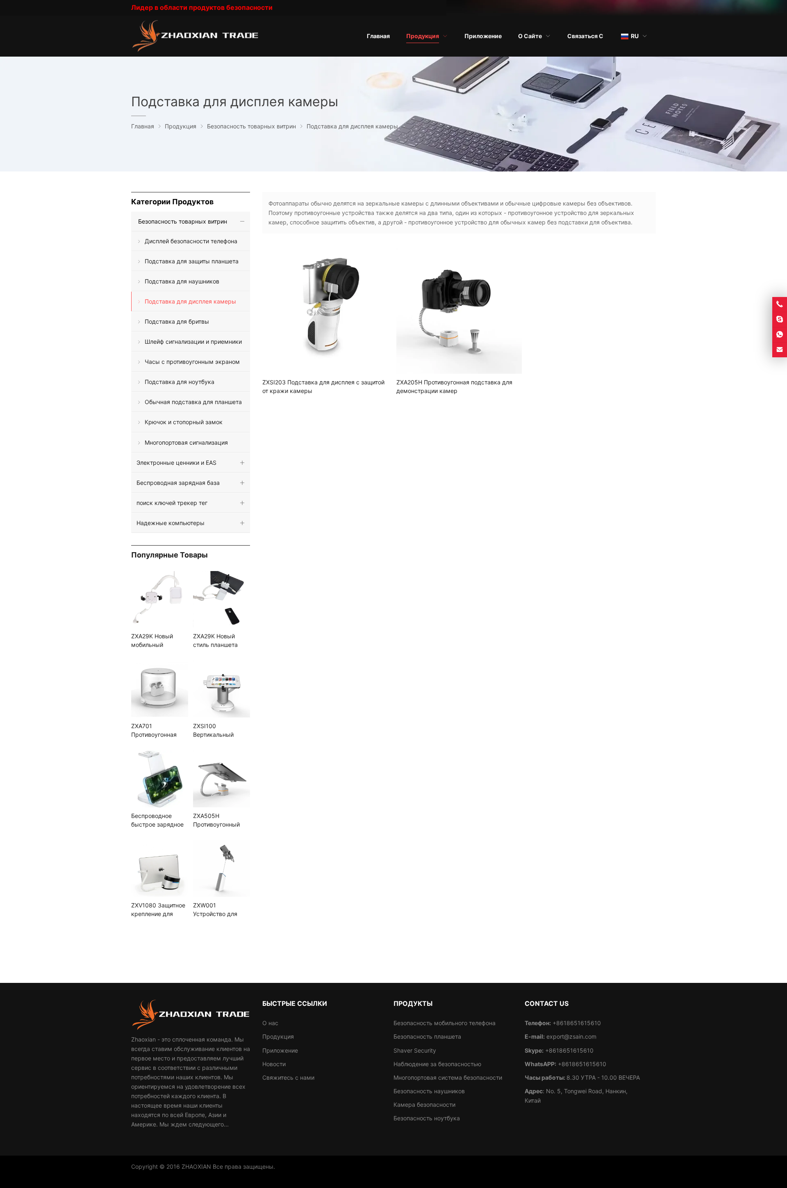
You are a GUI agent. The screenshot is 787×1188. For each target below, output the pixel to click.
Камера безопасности (424, 1104)
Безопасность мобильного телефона (445, 1022)
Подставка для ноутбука (179, 381)
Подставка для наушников (182, 281)
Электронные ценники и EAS (176, 462)
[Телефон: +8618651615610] (779, 304)
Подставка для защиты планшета (192, 261)
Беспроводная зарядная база (178, 482)
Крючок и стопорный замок (184, 421)
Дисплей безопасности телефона (191, 241)
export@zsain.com (571, 1036)
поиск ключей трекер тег (171, 502)
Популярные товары (169, 555)
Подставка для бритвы (177, 321)
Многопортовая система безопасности (448, 1077)
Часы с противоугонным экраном (192, 361)
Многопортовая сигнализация (186, 442)
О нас (270, 1022)
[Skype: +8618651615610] (779, 319)
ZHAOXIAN (196, 1166)
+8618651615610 (569, 1050)
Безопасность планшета (427, 1036)
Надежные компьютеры (170, 522)
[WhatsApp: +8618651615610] (779, 334)
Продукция (278, 1036)
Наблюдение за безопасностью (437, 1063)
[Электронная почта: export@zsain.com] (779, 350)
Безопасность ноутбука (427, 1118)
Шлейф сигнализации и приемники (193, 341)
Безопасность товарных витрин (182, 221)
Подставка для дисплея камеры (190, 301)
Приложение (280, 1050)
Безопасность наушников (429, 1090)
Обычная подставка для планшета (193, 401)
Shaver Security (415, 1050)
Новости (274, 1063)
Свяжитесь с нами (288, 1077)
